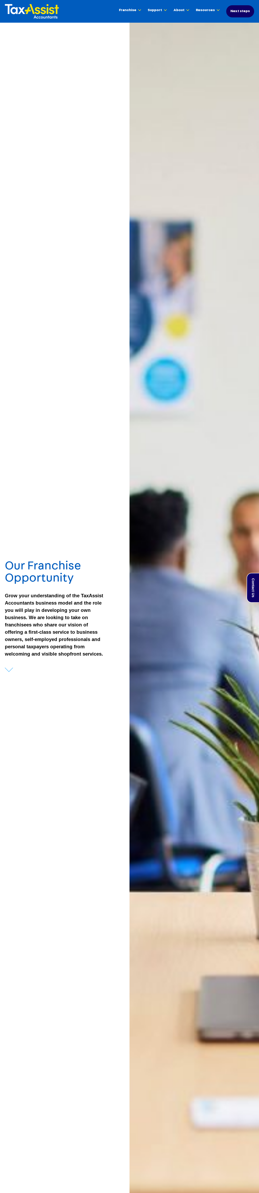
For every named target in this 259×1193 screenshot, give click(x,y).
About (179, 10)
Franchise (127, 10)
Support (155, 10)
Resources (205, 10)
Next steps (240, 11)
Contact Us (253, 588)
